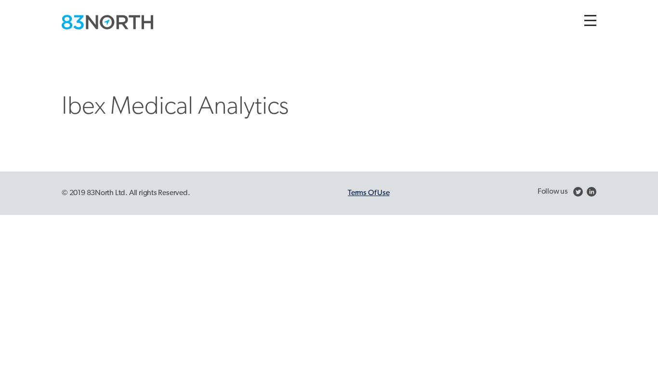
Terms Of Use (368, 193)
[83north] (107, 22)
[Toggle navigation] (590, 20)
